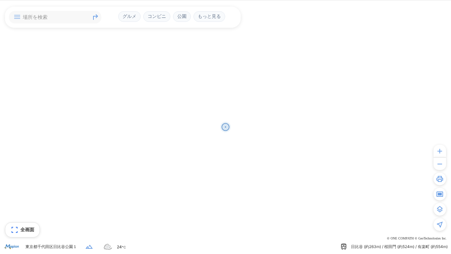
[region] (225, 127)
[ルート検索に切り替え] (95, 17)
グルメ (129, 16)
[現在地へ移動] (440, 224)
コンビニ (157, 16)
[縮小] (440, 163)
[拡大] (440, 151)
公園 (182, 16)
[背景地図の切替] (440, 209)
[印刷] (440, 179)
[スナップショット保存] (440, 194)
